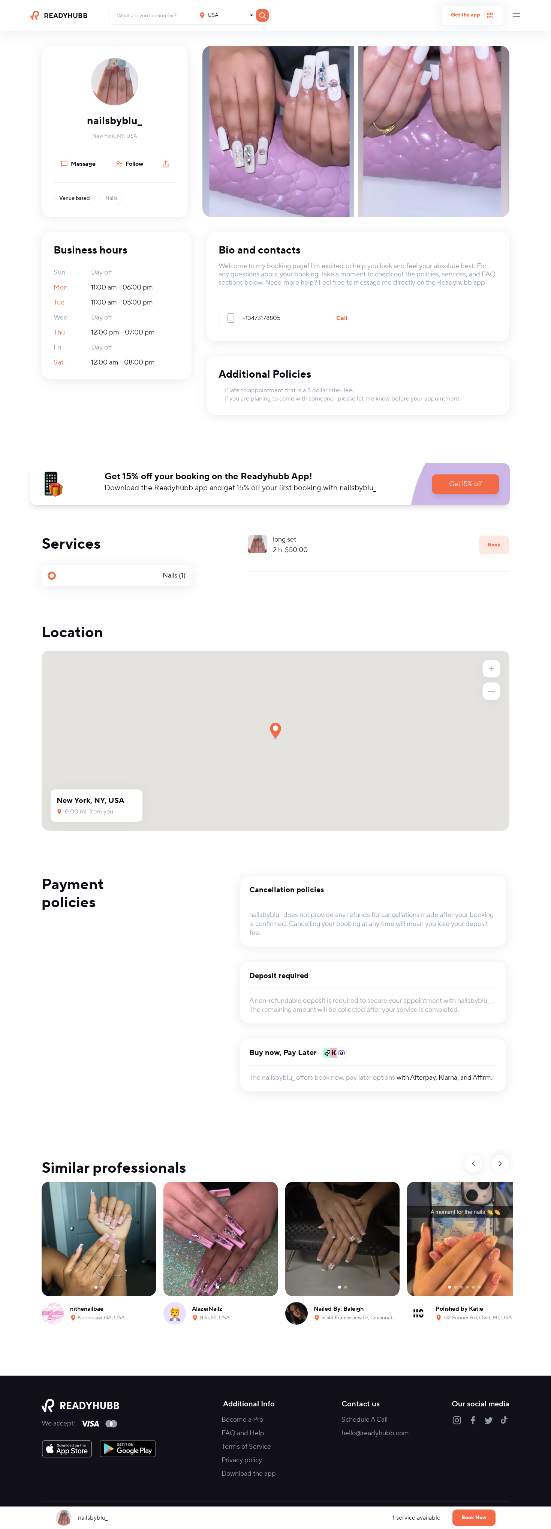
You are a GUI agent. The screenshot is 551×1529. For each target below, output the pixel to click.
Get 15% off (465, 484)
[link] (67, 1448)
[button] (115, 82)
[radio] (117, 575)
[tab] (117, 575)
